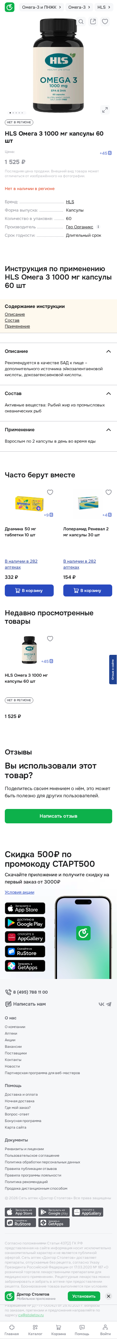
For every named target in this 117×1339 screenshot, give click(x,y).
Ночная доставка (19, 1101)
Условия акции (19, 892)
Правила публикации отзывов (31, 1168)
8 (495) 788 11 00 (30, 992)
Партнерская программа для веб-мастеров (42, 1073)
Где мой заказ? (18, 1107)
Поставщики (16, 1053)
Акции (10, 1040)
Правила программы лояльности (33, 1175)
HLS (70, 201)
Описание (15, 314)
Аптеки (11, 1033)
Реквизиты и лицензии (24, 1149)
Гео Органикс (79, 227)
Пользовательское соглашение (32, 1155)
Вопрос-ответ (17, 1114)
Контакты (13, 1059)
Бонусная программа (23, 1120)
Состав (12, 320)
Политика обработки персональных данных (42, 1162)
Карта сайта (15, 1127)
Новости (12, 1066)
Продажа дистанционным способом (36, 1188)
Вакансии (13, 1046)
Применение (17, 326)
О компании (15, 1026)
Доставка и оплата (21, 1094)
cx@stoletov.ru (31, 1315)
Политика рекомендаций (26, 1181)
